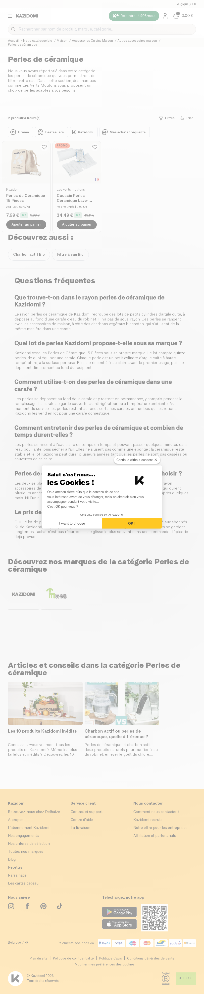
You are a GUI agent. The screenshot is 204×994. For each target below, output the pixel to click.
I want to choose (72, 523)
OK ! (132, 523)
